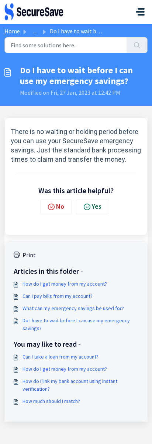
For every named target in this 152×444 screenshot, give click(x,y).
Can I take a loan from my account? (61, 356)
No (60, 206)
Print (29, 255)
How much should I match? (51, 401)
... (35, 31)
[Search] (137, 45)
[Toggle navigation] (140, 11)
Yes (96, 206)
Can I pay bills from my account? (58, 296)
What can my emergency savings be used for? (73, 308)
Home (12, 31)
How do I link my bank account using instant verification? (70, 385)
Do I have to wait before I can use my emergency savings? (76, 324)
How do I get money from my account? (65, 283)
